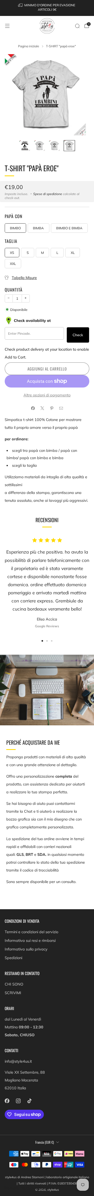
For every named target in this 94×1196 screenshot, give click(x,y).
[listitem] (47, 8)
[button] (42, 641)
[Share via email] (61, 408)
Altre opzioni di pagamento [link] (47, 395)
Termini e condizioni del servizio (31, 932)
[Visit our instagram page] (18, 1100)
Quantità (13, 289)
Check (78, 335)
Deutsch (27, 1188)
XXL (13, 263)
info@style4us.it (18, 1061)
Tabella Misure (24, 277)
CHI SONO (14, 984)
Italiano (42, 1188)
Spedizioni (13, 957)
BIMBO (15, 228)
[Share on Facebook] (33, 408)
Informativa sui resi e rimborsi (30, 940)
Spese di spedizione (47, 194)
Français (11, 1188)
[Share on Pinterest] (52, 408)
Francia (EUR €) (44, 1142)
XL (73, 252)
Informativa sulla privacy (26, 949)
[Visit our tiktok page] (29, 1100)
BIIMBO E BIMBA (69, 228)
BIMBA (38, 228)
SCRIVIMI (13, 992)
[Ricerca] (77, 26)
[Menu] (7, 26)
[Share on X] (42, 408)
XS (12, 252)
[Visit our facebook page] (7, 1100)
